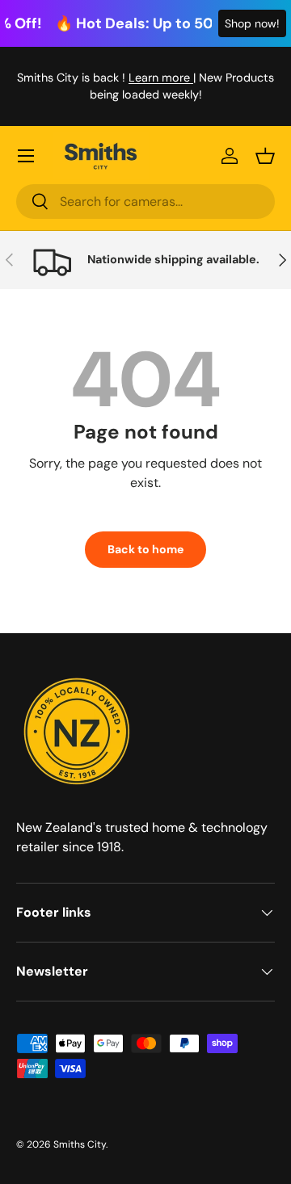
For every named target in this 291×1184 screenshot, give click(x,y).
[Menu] (26, 156)
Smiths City (79, 1144)
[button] (265, 156)
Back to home (145, 549)
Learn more (161, 77)
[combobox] (145, 201)
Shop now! (252, 23)
